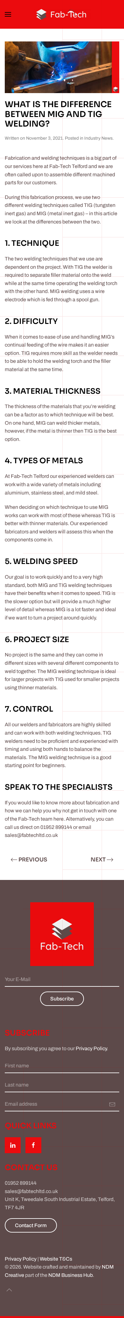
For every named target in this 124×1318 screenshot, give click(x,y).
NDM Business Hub (70, 1275)
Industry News (98, 138)
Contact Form (31, 1225)
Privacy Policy (91, 1048)
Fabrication (18, 158)
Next (98, 859)
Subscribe (62, 998)
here (58, 819)
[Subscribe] (112, 1104)
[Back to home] (62, 14)
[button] (8, 14)
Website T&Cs (56, 1259)
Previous (32, 859)
